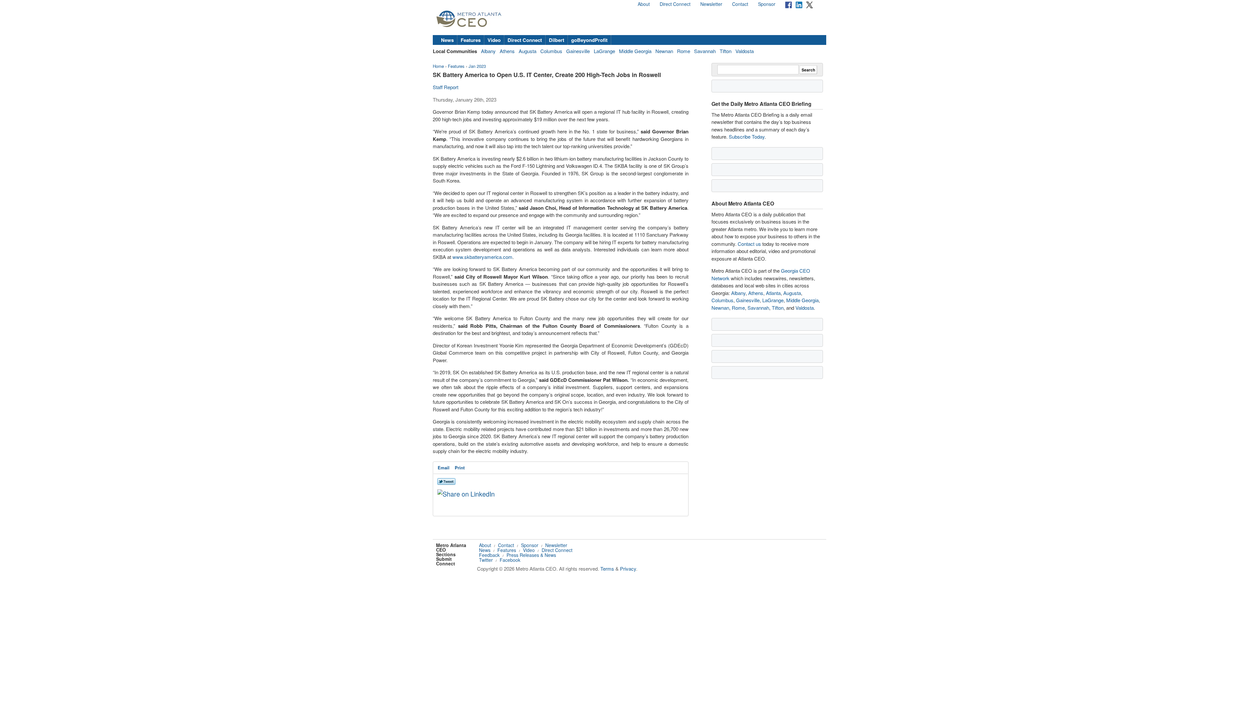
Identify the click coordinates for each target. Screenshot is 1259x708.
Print (460, 467)
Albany (488, 51)
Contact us (749, 243)
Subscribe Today (747, 136)
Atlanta (773, 292)
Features (471, 40)
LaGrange (604, 51)
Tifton (725, 51)
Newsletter (711, 4)
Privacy (628, 568)
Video (494, 40)
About (644, 4)
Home (438, 66)
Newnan (664, 51)
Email (444, 467)
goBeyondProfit (589, 40)
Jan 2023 (477, 66)
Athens (507, 51)
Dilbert (556, 40)
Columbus (551, 51)
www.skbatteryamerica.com (482, 256)
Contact (740, 4)
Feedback (489, 555)
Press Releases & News (531, 555)
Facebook (510, 560)
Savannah (705, 51)
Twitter (486, 560)
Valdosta (744, 51)
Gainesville (578, 51)
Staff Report (445, 87)
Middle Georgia (635, 51)
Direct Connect (675, 4)
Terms (607, 568)
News (447, 40)
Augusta (527, 51)
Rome (683, 51)
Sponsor (766, 4)
